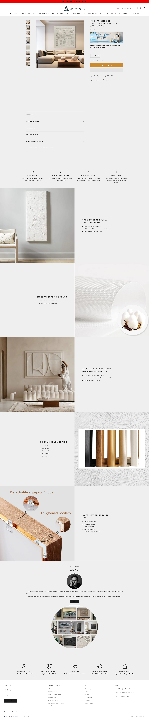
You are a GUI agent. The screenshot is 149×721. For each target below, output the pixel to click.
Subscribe (10, 700)
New (34, 13)
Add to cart (107, 65)
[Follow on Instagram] (8, 711)
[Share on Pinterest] (100, 60)
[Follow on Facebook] (4, 711)
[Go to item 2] (28, 27)
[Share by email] (102, 60)
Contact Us (88, 697)
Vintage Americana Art (46, 13)
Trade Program (89, 703)
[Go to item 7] (28, 58)
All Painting (14, 13)
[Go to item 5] (28, 47)
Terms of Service (53, 700)
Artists (87, 694)
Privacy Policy (52, 697)
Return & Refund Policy (54, 694)
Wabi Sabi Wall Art (63, 13)
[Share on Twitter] (97, 60)
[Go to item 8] (28, 64)
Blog (86, 691)
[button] (106, 70)
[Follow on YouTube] (16, 711)
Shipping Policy (52, 691)
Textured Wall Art (94, 13)
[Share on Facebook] (95, 60)
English (25, 716)
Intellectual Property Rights (56, 703)
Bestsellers (26, 13)
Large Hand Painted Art (112, 13)
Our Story (88, 689)
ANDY (74, 601)
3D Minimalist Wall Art (131, 13)
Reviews (87, 700)
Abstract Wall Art (79, 13)
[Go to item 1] (28, 22)
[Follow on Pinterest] (12, 711)
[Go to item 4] (28, 40)
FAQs (49, 689)
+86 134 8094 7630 (128, 692)
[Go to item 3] (28, 33)
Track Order (51, 706)
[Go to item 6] (28, 53)
